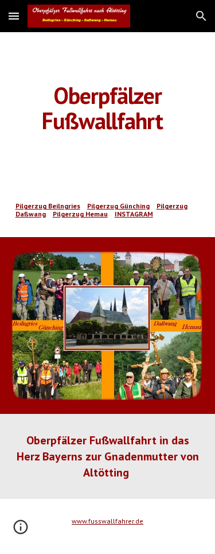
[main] (108, 108)
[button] (14, 16)
